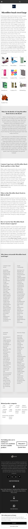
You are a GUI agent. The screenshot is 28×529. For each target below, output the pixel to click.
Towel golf (11, 406)
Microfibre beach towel (24, 411)
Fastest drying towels (4, 411)
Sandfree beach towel (11, 417)
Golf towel (3, 406)
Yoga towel (10, 410)
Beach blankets (24, 406)
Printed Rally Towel (6, 78)
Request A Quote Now (22, 444)
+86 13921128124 (14, 508)
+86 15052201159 (14, 500)
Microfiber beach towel (18, 411)
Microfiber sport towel (16, 65)
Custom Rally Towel (16, 78)
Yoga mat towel (5, 65)
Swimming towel (5, 416)
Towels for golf (17, 406)
